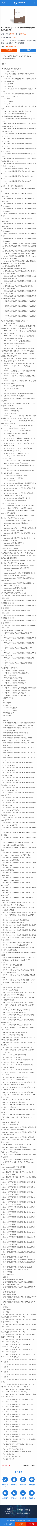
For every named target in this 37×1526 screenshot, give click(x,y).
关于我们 (27, 1510)
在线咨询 (20, 1524)
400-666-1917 (8, 1511)
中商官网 (20, 1510)
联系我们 (27, 1513)
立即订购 (31, 1524)
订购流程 (9, 50)
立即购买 (28, 50)
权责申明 (20, 1513)
